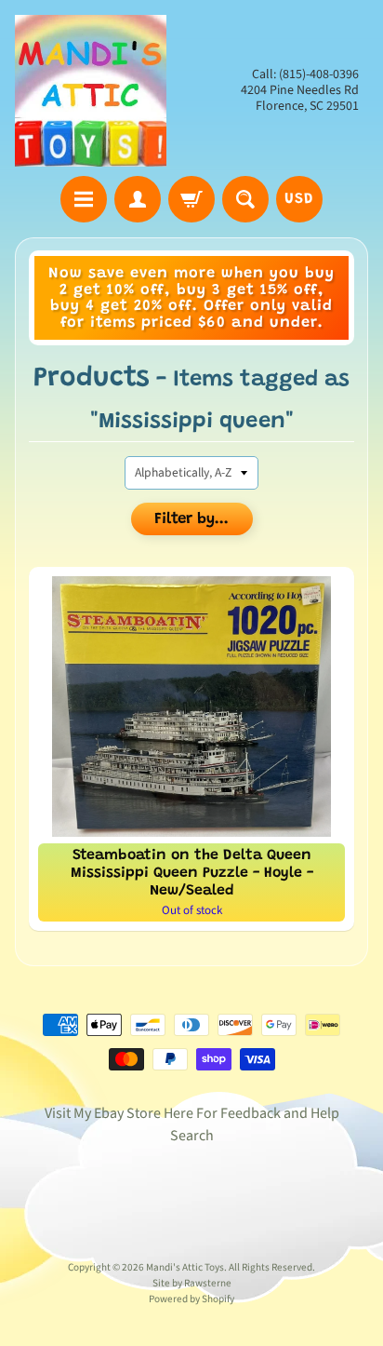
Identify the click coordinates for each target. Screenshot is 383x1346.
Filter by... (191, 520)
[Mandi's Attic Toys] (90, 91)
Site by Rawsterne (191, 1283)
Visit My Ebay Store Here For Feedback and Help (192, 1113)
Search (192, 1135)
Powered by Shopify (191, 1299)
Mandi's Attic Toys (185, 1267)
